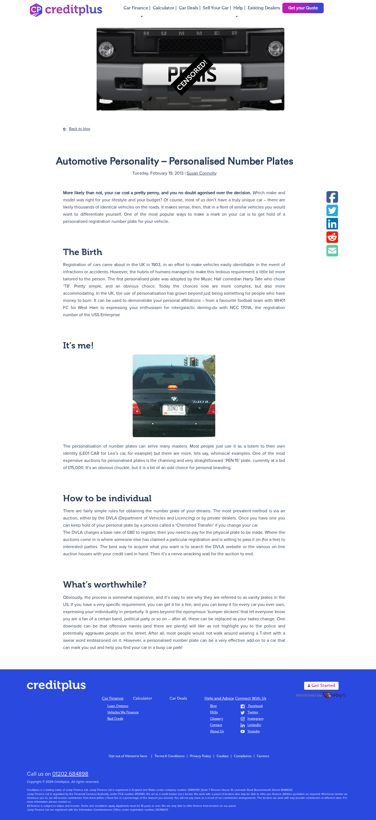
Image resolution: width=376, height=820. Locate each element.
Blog (213, 706)
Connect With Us (250, 698)
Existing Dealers (264, 8)
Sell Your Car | (217, 8)
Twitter (252, 712)
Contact (216, 725)
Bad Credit (115, 719)
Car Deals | (190, 8)
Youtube (253, 731)
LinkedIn (254, 725)
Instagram (255, 719)
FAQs (214, 712)
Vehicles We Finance (123, 712)
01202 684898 (70, 774)
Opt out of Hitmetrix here (128, 756)
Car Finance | (138, 8)
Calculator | (165, 8)
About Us (217, 731)
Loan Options (117, 706)
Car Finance (113, 698)
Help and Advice (219, 698)
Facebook (255, 706)
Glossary (216, 719)
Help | (240, 8)
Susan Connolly (202, 173)
